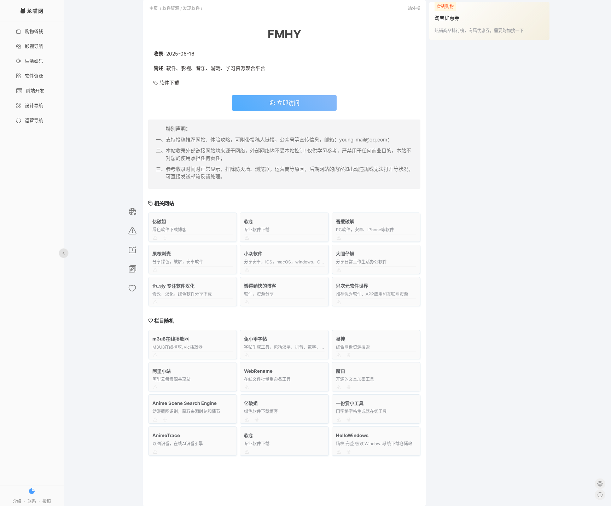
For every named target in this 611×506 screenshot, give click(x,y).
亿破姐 (159, 221)
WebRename (258, 371)
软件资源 (34, 75)
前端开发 (35, 90)
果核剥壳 (161, 253)
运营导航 (34, 120)
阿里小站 (161, 371)
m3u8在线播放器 (170, 339)
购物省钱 (34, 31)
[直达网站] (132, 213)
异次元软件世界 (352, 286)
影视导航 (34, 46)
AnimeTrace (166, 435)
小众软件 (253, 253)
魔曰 (340, 371)
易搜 (340, 339)
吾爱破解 (345, 221)
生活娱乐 (34, 61)
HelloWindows (352, 435)
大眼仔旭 (345, 253)
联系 (32, 501)
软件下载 (169, 83)
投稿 (46, 501)
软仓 (248, 221)
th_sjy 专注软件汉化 (173, 286)
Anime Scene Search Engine (184, 403)
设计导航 (34, 105)
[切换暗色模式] (32, 491)
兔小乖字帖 (255, 339)
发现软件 (191, 8)
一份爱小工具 (349, 403)
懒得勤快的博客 (260, 286)
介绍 (17, 501)
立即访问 (287, 102)
